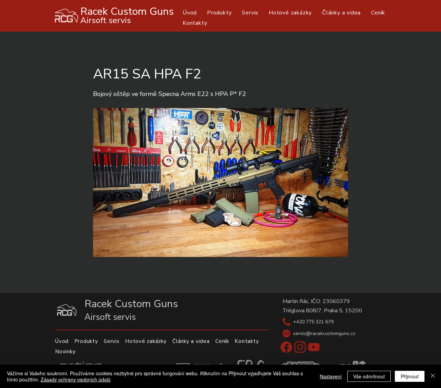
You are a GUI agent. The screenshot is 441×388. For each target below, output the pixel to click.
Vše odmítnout (369, 376)
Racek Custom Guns (127, 11)
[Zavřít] (433, 376)
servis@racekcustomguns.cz (324, 333)
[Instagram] (300, 347)
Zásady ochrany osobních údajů (76, 379)
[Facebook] (286, 347)
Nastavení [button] (331, 376)
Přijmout (410, 376)
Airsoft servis (105, 20)
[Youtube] (314, 347)
